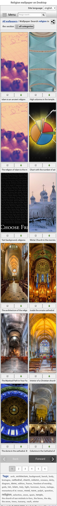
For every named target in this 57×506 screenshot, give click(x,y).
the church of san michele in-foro (17, 498)
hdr (9, 487)
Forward (40, 458)
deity (51, 480)
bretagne (6, 480)
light (27, 487)
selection (17, 495)
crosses (44, 480)
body (51, 476)
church (26, 480)
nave (33, 490)
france (29, 483)
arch (13, 476)
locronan (35, 487)
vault (29, 501)
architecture (22, 476)
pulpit (40, 490)
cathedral (17, 480)
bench (44, 476)
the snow (6, 501)
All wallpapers (9, 21)
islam (15, 487)
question (49, 490)
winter (36, 501)
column (35, 480)
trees (14, 501)
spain (31, 495)
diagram (6, 483)
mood (27, 490)
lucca (42, 487)
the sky (47, 498)
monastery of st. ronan (12, 490)
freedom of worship (42, 483)
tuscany (21, 501)
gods (4, 487)
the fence (38, 498)
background (34, 476)
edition (21, 483)
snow (25, 495)
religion (7, 494)
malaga (50, 487)
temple (39, 495)
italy (21, 487)
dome (14, 483)
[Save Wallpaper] (21, 95)
